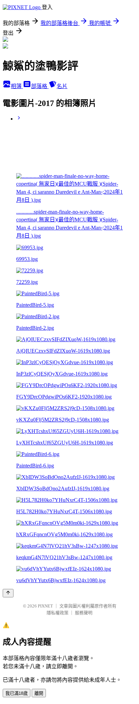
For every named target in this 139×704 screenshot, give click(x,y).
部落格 (40, 86)
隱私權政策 (57, 612)
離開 (38, 693)
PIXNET (45, 605)
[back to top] (8, 593)
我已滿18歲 (16, 693)
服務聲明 (83, 612)
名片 (62, 86)
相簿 (17, 86)
